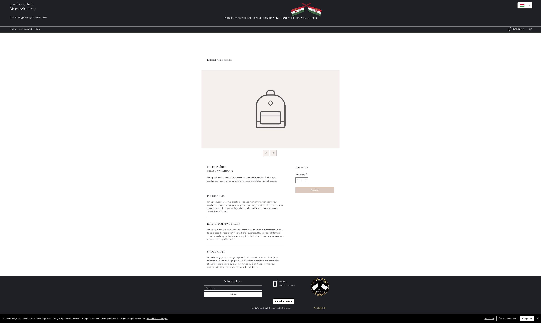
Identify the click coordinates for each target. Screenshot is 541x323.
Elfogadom (527, 318)
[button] (530, 29)
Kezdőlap (211, 59)
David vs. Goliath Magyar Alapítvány (23, 6)
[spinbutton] (302, 180)
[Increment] (306, 180)
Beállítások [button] (489, 318)
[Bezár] (537, 318)
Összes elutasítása (507, 318)
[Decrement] (298, 180)
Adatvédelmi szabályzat (157, 318)
